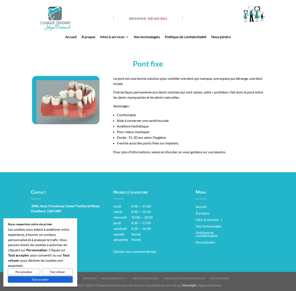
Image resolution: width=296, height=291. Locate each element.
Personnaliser (23, 272)
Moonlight (189, 285)
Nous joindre (221, 37)
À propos (88, 37)
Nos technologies (147, 37)
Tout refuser (57, 272)
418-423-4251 (157, 18)
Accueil (71, 37)
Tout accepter (40, 279)
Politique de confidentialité (186, 37)
